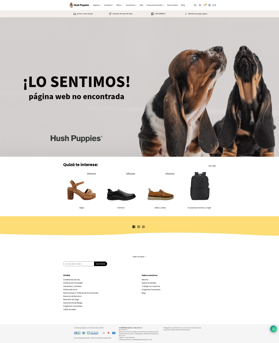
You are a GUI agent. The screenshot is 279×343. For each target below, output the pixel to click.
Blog (143, 293)
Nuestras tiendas (149, 283)
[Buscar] (195, 5)
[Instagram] (138, 226)
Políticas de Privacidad (73, 283)
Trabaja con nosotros (151, 286)
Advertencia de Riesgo (72, 303)
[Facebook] (134, 226)
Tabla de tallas (69, 309)
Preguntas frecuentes (151, 289)
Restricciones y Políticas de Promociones (80, 293)
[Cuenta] (200, 5)
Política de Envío (70, 289)
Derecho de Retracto (72, 296)
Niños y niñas (160, 208)
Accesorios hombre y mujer (199, 208)
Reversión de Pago (71, 299)
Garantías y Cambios (72, 286)
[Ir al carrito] (209, 5)
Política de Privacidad (182, 330)
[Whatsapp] (143, 226)
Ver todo (212, 166)
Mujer (81, 208)
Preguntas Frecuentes (72, 306)
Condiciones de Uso (71, 279)
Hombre (121, 208)
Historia (145, 279)
